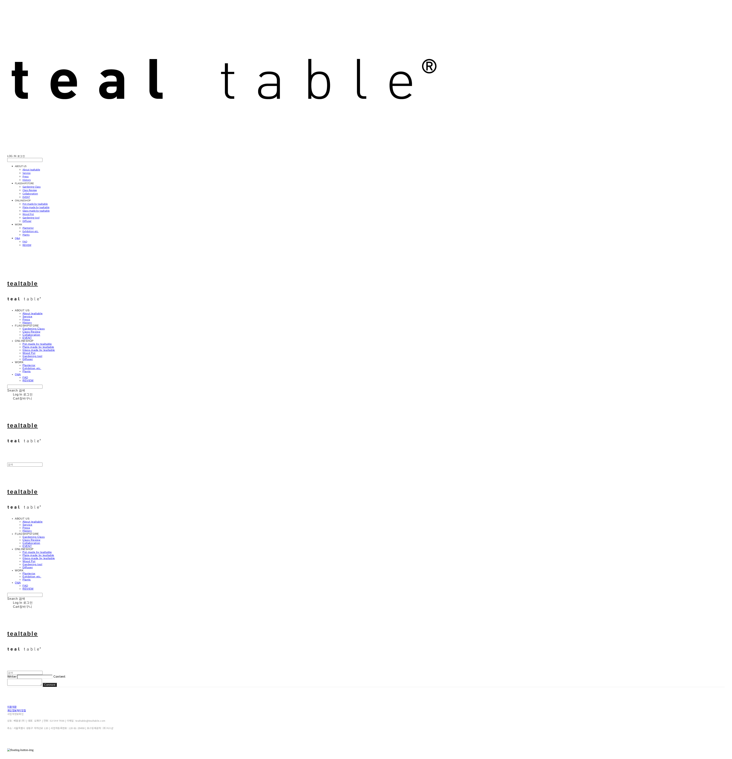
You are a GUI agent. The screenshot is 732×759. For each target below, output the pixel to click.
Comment (49, 684)
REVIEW (26, 245)
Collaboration (30, 193)
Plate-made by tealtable (35, 207)
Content (59, 676)
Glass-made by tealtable (36, 210)
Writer (11, 676)
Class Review (29, 190)
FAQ (24, 241)
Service (26, 173)
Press (25, 176)
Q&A (17, 238)
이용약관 (12, 707)
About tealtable (31, 169)
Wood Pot (28, 214)
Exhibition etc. (30, 231)
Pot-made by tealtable (35, 204)
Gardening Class (31, 186)
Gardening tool (30, 217)
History (26, 180)
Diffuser (26, 221)
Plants (26, 234)
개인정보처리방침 (16, 710)
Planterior (28, 228)
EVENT (26, 197)
